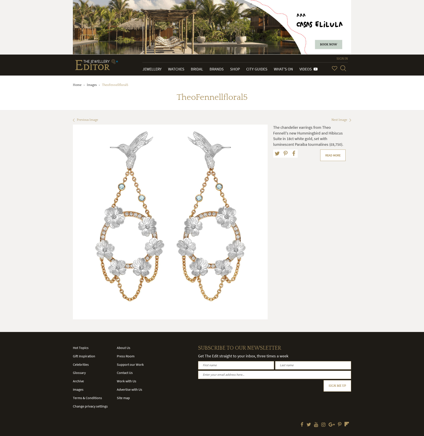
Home (77, 85)
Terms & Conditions (87, 398)
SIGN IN (342, 59)
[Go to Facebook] (302, 425)
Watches (176, 69)
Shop (235, 69)
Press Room (125, 356)
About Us (123, 347)
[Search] (343, 68)
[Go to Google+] (332, 425)
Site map (123, 398)
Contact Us (125, 372)
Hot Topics (81, 347)
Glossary (79, 372)
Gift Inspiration (84, 356)
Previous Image (87, 120)
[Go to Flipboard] (346, 424)
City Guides (256, 69)
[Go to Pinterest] (339, 425)
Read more (333, 155)
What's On (283, 69)
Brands (217, 69)
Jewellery (152, 69)
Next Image (339, 120)
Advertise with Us (129, 389)
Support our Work (130, 364)
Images (92, 85)
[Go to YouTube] (316, 425)
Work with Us (126, 381)
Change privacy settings (90, 406)
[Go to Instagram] (323, 425)
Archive (78, 381)
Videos (306, 69)
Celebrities (81, 364)
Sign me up (337, 386)
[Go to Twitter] (309, 425)
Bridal (197, 69)
